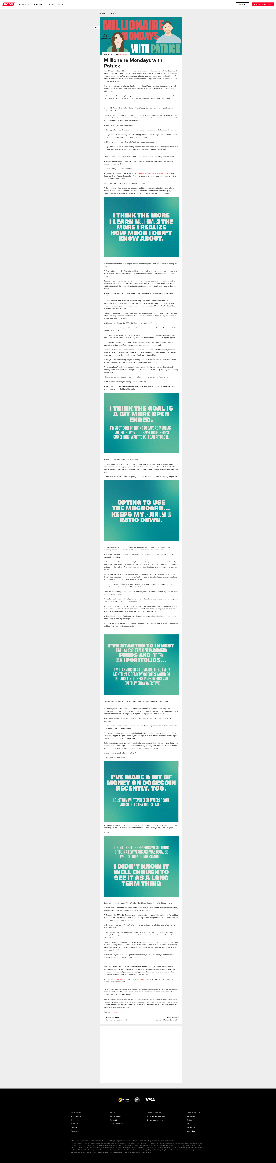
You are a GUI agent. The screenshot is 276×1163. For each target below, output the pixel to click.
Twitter (189, 1120)
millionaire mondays (118, 1012)
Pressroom (75, 1131)
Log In (242, 4)
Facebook (191, 1127)
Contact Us (114, 1120)
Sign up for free (263, 4)
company (39, 4)
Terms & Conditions (155, 1120)
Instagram (191, 1116)
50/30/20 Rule (122, 979)
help (60, 4)
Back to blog (109, 13)
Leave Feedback (116, 1124)
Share (96, 27)
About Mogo (76, 1116)
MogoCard (143, 979)
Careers (74, 1127)
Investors (74, 1124)
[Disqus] (141, 1054)
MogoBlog (191, 1131)
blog (51, 4)
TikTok (189, 1124)
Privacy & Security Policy (156, 1116)
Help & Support (116, 1116)
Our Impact (75, 1120)
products (24, 4)
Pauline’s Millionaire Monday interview (155, 173)
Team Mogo (122, 54)
